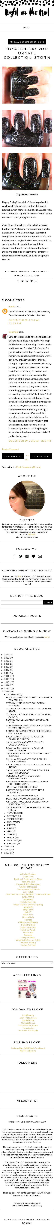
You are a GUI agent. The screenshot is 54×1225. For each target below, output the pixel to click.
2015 (7, 682)
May (9, 831)
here (47, 637)
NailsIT (28, 912)
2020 (7, 667)
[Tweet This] (22, 283)
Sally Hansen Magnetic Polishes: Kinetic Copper (25, 749)
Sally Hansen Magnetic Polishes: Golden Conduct (25, 743)
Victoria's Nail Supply (28, 1030)
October (12, 816)
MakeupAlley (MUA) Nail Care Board (28, 1048)
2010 (7, 849)
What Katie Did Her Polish (28, 940)
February (12, 840)
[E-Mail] (32, 534)
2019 (7, 670)
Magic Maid (28, 909)
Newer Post (15, 456)
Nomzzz (28, 919)
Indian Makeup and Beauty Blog (28, 904)
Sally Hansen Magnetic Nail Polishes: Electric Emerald (27, 771)
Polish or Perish (28, 930)
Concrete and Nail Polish (28, 889)
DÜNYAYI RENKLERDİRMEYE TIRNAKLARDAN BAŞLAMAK (28, 895)
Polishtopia (28, 932)
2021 (7, 664)
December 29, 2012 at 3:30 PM (30, 440)
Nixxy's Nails (28, 917)
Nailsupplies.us (28, 1023)
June (9, 828)
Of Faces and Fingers (28, 922)
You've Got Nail (28, 945)
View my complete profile (27, 537)
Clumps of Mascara (28, 886)
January (12, 843)
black (44, 271)
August (11, 822)
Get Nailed (28, 899)
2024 (7, 654)
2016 (7, 679)
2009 (7, 852)
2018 (7, 673)
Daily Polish (28, 892)
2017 (7, 676)
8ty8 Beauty (28, 1015)
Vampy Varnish (28, 937)
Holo (29, 275)
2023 (7, 657)
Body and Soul (28, 881)
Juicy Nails (28, 907)
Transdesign (28, 1028)
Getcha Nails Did (28, 902)
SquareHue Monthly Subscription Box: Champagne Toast (29, 726)
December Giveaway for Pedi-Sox (25, 798)
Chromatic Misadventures (28, 884)
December (12, 694)
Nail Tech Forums (28, 1050)
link (19, 576)
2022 (7, 660)
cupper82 (27, 520)
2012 (7, 691)
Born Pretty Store (28, 1017)
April (10, 834)
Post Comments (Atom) (28, 466)
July (9, 825)
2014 (7, 685)
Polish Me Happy (28, 927)
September (13, 819)
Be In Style (28, 876)
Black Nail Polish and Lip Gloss (28, 879)
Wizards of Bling (28, 942)
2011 (7, 846)
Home (26, 28)
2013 (7, 688)
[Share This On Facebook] (18, 283)
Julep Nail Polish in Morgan (22, 787)
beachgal (13, 331)
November (13, 813)
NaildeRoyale (28, 1020)
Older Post (39, 456)
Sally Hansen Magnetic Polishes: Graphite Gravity (25, 737)
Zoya (37, 275)
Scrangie (28, 935)
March (11, 837)
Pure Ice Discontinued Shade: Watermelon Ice (23, 777)
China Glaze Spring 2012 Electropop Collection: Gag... (27, 782)
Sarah (12, 306)
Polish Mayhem (28, 924)
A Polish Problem (28, 874)
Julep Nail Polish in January (22, 795)
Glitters (19, 275)
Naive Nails (28, 914)
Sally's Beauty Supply (28, 1025)
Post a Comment (10, 449)
